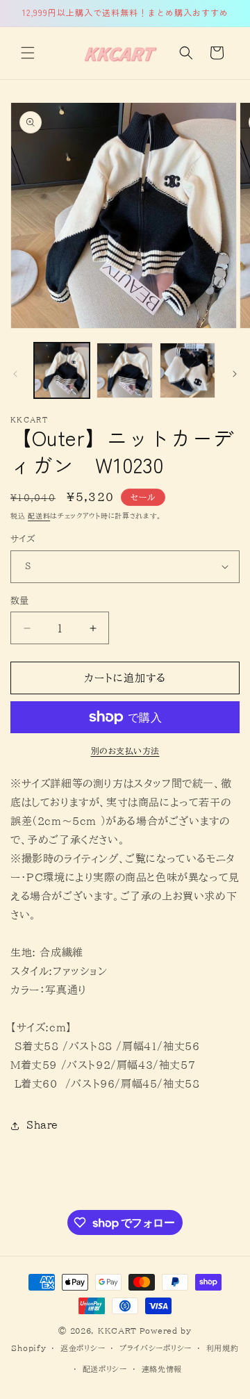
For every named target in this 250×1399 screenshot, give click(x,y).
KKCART (117, 1330)
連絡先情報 (162, 1369)
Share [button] (42, 1125)
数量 (19, 600)
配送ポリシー (105, 1369)
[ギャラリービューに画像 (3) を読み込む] (187, 370)
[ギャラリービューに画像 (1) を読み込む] (62, 370)
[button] (27, 53)
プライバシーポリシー (155, 1348)
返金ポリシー (82, 1348)
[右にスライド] (234, 374)
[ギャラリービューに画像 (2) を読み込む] (124, 370)
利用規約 (222, 1348)
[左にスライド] (15, 374)
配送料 (39, 515)
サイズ (22, 538)
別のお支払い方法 (125, 750)
